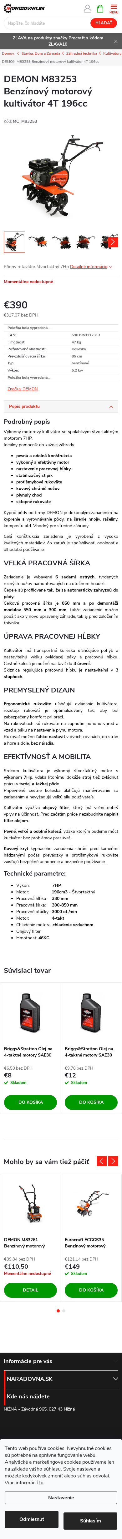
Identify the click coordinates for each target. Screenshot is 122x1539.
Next (113, 1161)
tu (41, 1482)
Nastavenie (61, 1497)
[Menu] (113, 8)
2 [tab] (63, 1310)
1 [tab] (58, 1310)
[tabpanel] (30, 1048)
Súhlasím (90, 1520)
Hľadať (103, 23)
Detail (30, 1290)
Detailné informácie (88, 267)
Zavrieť (46, 389)
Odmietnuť (31, 1519)
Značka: (23, 389)
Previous (102, 1161)
